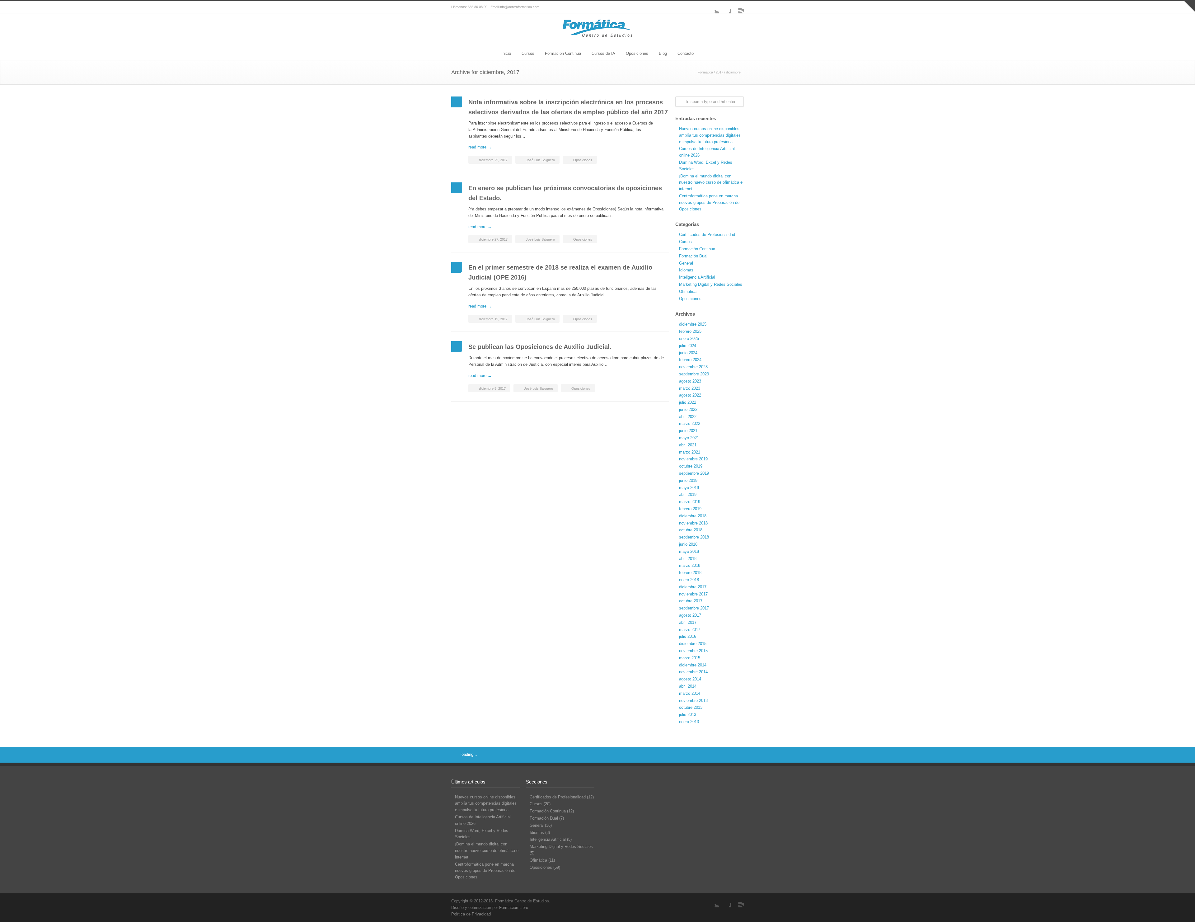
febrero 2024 (690, 359)
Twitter (712, 7)
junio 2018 (688, 544)
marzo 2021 (689, 452)
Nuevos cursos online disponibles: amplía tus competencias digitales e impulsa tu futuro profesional (710, 135)
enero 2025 (689, 338)
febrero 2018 (690, 572)
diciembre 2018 (692, 516)
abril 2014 (687, 686)
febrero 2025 (690, 331)
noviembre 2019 (693, 459)
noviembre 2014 (693, 672)
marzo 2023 (689, 388)
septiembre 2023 (694, 374)
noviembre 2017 (693, 594)
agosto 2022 (690, 395)
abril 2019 (687, 494)
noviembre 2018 (693, 523)
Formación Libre (513, 907)
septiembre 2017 (694, 608)
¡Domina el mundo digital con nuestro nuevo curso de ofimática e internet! (711, 182)
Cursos (528, 53)
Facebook (725, 7)
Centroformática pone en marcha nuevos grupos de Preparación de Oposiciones (709, 202)
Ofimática (687, 291)
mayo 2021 (689, 437)
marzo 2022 (689, 423)
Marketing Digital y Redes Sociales (710, 284)
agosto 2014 (690, 679)
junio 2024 (688, 352)
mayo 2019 (689, 487)
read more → (480, 147)
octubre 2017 (690, 601)
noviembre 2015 (693, 650)
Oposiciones (637, 53)
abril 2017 (687, 622)
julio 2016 (687, 636)
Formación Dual (693, 256)
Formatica (705, 72)
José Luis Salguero (540, 160)
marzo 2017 (689, 629)
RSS (737, 7)
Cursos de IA (603, 53)
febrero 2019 (690, 508)
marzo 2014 (689, 693)
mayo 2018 (689, 551)
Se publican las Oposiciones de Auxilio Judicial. (540, 346)
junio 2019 (688, 480)
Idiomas (686, 270)
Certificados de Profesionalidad (707, 234)
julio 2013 (687, 714)
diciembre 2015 (692, 643)
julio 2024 (687, 345)
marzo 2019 (689, 501)
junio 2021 (688, 430)
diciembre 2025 (692, 324)
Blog (663, 53)
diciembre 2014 (692, 665)
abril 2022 (687, 416)
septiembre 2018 (694, 537)
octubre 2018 (690, 530)
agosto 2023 (690, 381)
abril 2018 (687, 558)
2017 (719, 72)
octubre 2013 (690, 707)
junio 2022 (688, 409)
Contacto (685, 53)
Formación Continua (563, 53)
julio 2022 (687, 402)
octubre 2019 (690, 466)
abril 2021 (687, 445)
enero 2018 (689, 579)
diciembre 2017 (692, 587)
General (686, 263)
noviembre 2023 (693, 367)
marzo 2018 (689, 565)
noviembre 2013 (693, 700)
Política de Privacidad (471, 914)
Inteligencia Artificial (697, 277)
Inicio (506, 53)
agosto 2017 (690, 615)
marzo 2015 (689, 658)
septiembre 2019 (694, 473)
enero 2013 (689, 721)
